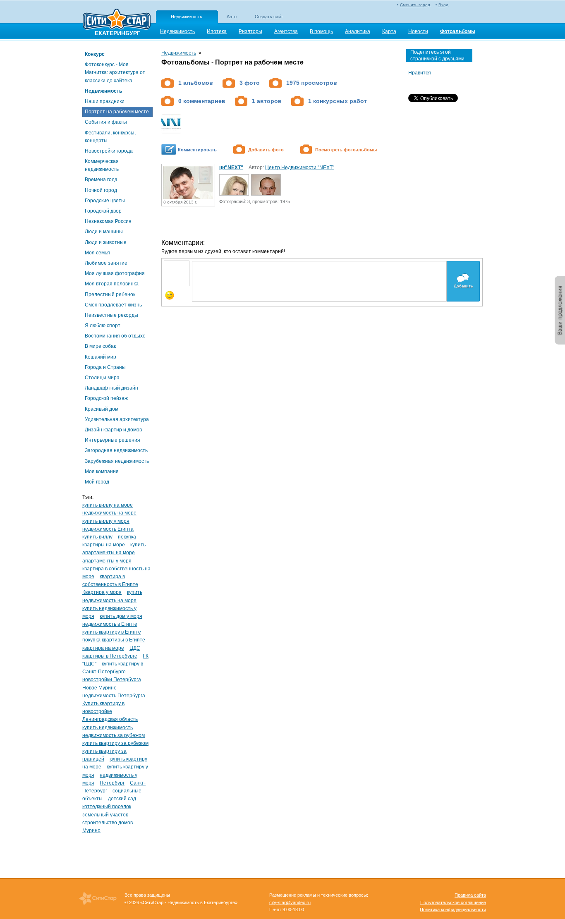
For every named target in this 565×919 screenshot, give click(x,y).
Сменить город (415, 4)
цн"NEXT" (231, 167)
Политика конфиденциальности (453, 909)
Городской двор (103, 211)
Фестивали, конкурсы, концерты (110, 137)
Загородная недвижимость (116, 450)
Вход (443, 4)
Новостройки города (109, 151)
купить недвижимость (107, 727)
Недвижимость (186, 16)
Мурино (91, 830)
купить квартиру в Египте (111, 632)
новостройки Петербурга (111, 679)
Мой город (97, 482)
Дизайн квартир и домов (113, 430)
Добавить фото (266, 149)
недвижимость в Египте (109, 624)
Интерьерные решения (112, 440)
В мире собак (100, 346)
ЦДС (134, 648)
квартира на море (103, 648)
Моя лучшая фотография (115, 273)
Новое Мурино (99, 688)
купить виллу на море (107, 505)
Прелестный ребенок (110, 294)
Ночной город (101, 190)
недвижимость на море (109, 513)
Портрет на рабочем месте (117, 112)
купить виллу (97, 537)
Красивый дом (101, 409)
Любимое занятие (106, 263)
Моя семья (97, 253)
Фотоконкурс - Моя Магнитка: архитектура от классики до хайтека (115, 72)
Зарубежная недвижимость (117, 461)
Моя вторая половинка (112, 284)
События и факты (106, 122)
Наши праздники (104, 101)
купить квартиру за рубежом (115, 743)
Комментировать (197, 149)
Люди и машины (104, 232)
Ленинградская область (110, 719)
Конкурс (95, 54)
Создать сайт (269, 16)
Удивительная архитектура (117, 419)
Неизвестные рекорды (111, 315)
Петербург (112, 783)
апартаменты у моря (107, 561)
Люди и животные (106, 242)
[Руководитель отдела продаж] (265, 193)
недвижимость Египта (108, 529)
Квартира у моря (102, 592)
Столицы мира (102, 378)
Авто (232, 16)
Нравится (419, 73)
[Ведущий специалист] (234, 193)
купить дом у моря (121, 616)
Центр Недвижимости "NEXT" (299, 167)
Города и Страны (105, 367)
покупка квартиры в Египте (113, 640)
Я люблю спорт (102, 325)
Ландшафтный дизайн (111, 388)
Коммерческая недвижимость (102, 165)
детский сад (122, 799)
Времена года (101, 179)
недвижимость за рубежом (113, 735)
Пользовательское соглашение (453, 902)
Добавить (463, 286)
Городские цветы (105, 200)
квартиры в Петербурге (109, 656)
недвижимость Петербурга (113, 696)
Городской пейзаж (106, 398)
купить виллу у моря (105, 521)
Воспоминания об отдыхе (115, 336)
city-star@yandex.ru (290, 902)
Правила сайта (470, 895)
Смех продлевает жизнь (113, 305)
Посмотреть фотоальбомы (346, 149)
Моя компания (102, 471)
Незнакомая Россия (108, 221)
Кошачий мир (100, 357)
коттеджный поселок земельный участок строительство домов (107, 814)
